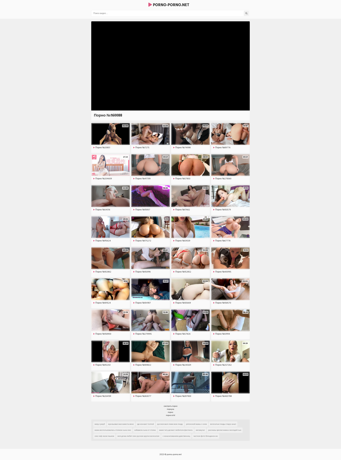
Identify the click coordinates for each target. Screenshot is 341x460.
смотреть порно (170, 406)
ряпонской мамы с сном (196, 424)
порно (170, 412)
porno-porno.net (170, 5)
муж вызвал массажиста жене (121, 424)
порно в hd (170, 415)
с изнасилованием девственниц (176, 436)
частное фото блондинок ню (205, 436)
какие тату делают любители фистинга (175, 430)
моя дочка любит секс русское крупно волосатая (138, 436)
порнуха (170, 409)
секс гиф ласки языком (104, 436)
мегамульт (200, 430)
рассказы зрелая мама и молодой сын (224, 430)
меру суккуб (100, 424)
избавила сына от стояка (145, 430)
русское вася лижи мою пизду (170, 424)
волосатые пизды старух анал (223, 424)
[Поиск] (246, 13)
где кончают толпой (145, 424)
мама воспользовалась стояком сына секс (113, 430)
